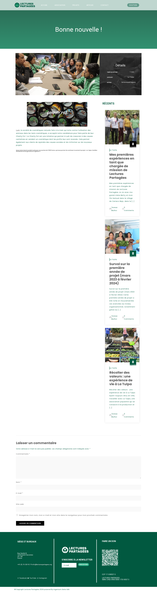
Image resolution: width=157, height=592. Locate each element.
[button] (18, 74)
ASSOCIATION (60, 5)
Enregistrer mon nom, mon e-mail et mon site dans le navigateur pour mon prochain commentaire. (63, 515)
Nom (18, 482)
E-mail (19, 493)
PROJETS (75, 5)
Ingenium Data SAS (62, 589)
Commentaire (23, 454)
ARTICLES (89, 5)
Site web (20, 504)
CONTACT (105, 5)
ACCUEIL (44, 5)
